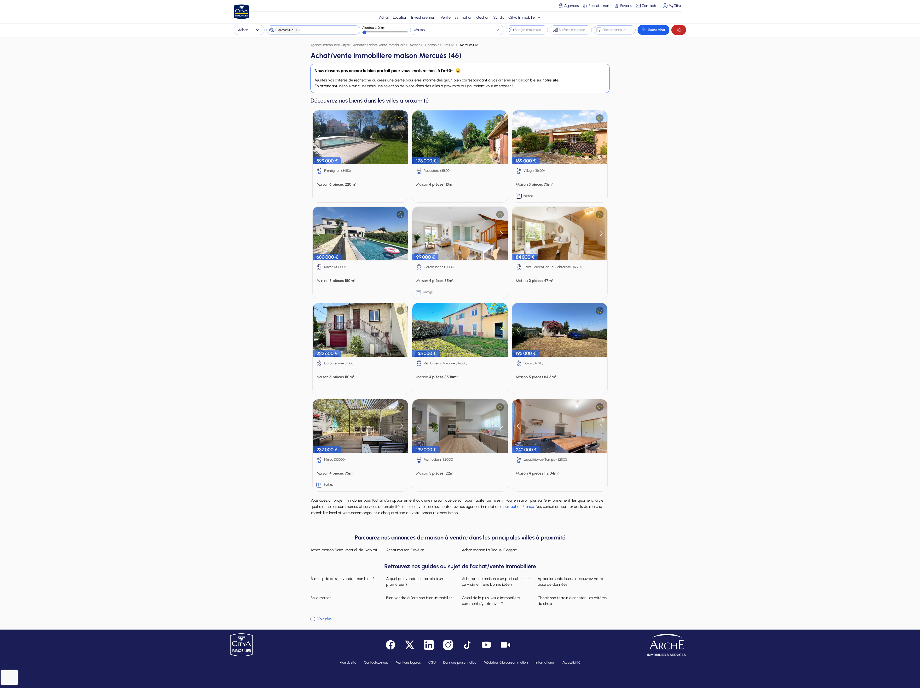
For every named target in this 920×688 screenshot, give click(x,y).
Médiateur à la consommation (506, 662)
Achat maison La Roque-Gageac (489, 550)
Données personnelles (459, 662)
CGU (432, 662)
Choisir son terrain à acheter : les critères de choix (572, 601)
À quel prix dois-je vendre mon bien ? (342, 578)
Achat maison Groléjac (405, 550)
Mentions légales (408, 662)
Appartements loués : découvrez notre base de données (570, 581)
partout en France (518, 506)
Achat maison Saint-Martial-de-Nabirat (343, 550)
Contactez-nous (376, 662)
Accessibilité (571, 662)
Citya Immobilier (522, 17)
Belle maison (321, 598)
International (545, 662)
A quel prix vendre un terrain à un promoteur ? (414, 581)
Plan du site (348, 662)
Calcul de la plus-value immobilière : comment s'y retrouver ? (492, 601)
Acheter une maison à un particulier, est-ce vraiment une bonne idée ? (496, 581)
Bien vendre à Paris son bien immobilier (419, 598)
